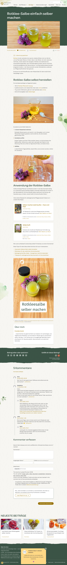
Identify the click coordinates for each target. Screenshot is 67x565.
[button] (2, 563)
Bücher (15, 5)
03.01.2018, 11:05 (21, 418)
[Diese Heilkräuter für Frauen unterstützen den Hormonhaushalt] (33, 524)
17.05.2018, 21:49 (21, 387)
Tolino (27, 218)
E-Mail (41, 460)
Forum (63, 5)
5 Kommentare (22, 50)
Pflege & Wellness (11, 50)
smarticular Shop (40, 216)
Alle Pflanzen (22, 5)
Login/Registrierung (22, 495)
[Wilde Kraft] (18, 228)
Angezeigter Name (18, 460)
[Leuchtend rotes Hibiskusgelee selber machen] (11, 524)
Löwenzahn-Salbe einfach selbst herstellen (26, 249)
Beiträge (31, 5)
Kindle (49, 216)
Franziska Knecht (19, 331)
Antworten (27, 381)
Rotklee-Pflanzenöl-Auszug (25, 86)
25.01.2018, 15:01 (24, 428)
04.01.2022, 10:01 (24, 401)
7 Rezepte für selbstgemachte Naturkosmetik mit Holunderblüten (32, 255)
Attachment (16, 466)
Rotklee (15, 58)
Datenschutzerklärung (32, 484)
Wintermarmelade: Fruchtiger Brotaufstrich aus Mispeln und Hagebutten (55, 533)
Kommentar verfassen (18, 371)
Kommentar (16, 449)
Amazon (45, 216)
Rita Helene (26, 536)
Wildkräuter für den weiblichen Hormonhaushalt (27, 251)
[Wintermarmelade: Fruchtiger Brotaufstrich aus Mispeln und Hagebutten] (56, 524)
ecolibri (24, 218)
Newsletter (51, 5)
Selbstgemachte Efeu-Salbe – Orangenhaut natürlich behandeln (31, 253)
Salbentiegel (31, 91)
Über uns (58, 5)
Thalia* (29, 238)
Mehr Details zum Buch (46, 213)
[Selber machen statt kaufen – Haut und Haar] (18, 208)
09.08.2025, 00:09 (22, 378)
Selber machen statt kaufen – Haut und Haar (36, 206)
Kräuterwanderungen (41, 5)
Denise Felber (25, 227)
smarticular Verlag (26, 208)
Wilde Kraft (26, 225)
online (40, 88)
